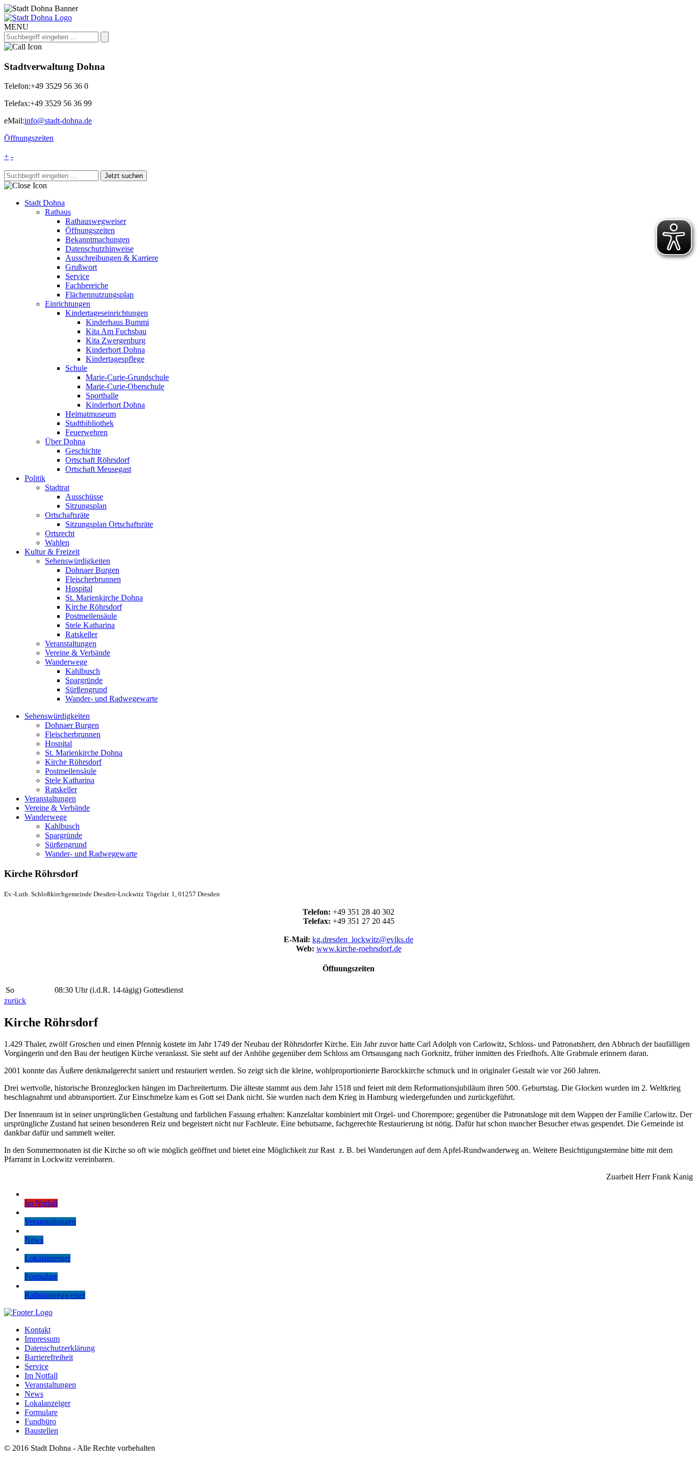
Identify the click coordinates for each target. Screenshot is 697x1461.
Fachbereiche (86, 285)
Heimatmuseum (90, 414)
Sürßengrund (86, 689)
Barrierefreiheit (48, 1357)
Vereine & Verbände (77, 652)
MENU (16, 26)
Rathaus (58, 212)
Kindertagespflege (115, 359)
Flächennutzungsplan (99, 294)
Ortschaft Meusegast (98, 469)
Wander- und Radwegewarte (111, 698)
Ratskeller (81, 634)
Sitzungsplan (86, 505)
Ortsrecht (59, 533)
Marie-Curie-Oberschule (125, 386)
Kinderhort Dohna (115, 349)
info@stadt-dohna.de (58, 120)
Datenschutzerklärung (59, 1348)
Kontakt (37, 1329)
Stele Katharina (90, 625)
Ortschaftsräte (67, 515)
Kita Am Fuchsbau (116, 331)
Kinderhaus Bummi (117, 322)
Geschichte (83, 450)
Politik (34, 478)
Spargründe (84, 680)
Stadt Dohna (44, 202)
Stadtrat (57, 487)
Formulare (41, 1412)
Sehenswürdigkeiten (77, 561)
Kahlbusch (82, 671)
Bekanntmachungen (97, 239)
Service (77, 276)
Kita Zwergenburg (115, 340)
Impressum (42, 1338)
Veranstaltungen (70, 643)
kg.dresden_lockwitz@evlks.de (362, 939)
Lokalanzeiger (47, 1403)
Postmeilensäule (91, 616)
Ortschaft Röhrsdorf (97, 460)
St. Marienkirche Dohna (104, 597)
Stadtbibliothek (89, 423)
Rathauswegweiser (95, 221)
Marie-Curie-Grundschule (127, 377)
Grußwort (81, 267)
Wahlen (57, 542)
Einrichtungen (67, 303)
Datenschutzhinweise (99, 248)
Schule (76, 368)
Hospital (78, 588)
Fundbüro (40, 1421)
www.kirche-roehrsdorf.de (359, 948)
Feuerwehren (86, 432)
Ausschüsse (84, 496)
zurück (15, 1000)
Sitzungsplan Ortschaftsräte (109, 524)
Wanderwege (66, 662)
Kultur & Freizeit (52, 551)
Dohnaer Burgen (92, 570)
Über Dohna (65, 441)
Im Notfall (41, 1375)
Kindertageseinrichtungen (106, 313)
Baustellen (41, 1430)
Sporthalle (102, 395)
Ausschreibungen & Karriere (111, 258)
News (33, 1394)
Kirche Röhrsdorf (93, 606)
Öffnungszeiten (29, 138)
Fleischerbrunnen (93, 579)
